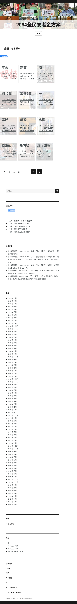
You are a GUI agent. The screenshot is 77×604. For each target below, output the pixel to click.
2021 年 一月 (12, 323)
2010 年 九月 (12, 504)
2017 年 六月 (12, 429)
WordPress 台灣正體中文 (16, 551)
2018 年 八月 (12, 390)
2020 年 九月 (12, 334)
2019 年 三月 (12, 371)
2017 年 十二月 (13, 412)
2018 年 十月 (12, 385)
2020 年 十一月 (13, 329)
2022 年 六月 (12, 301)
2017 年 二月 (12, 440)
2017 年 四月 (12, 435)
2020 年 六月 (12, 343)
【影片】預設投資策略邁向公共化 (20, 226)
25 (19, 171)
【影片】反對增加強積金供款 (18, 223)
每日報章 (9, 578)
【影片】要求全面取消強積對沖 (19, 232)
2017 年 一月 (12, 443)
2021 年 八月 (12, 312)
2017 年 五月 (12, 432)
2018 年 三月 (12, 404)
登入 (9, 543)
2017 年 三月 (12, 438)
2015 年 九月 (12, 488)
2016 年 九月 (12, 454)
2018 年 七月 (12, 393)
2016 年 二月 (12, 474)
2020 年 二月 (12, 351)
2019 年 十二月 (13, 357)
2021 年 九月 (12, 309)
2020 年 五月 (12, 346)
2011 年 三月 (12, 502)
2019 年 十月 (12, 359)
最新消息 (9, 563)
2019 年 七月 (12, 362)
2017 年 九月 (12, 421)
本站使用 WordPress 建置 (27, 598)
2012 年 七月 (12, 499)
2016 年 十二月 (13, 446)
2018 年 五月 (12, 398)
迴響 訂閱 (13, 548)
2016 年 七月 (12, 460)
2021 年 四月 (12, 318)
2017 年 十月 (12, 418)
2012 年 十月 (12, 496)
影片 (7, 582)
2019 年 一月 (12, 376)
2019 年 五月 (12, 365)
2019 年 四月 (12, 368)
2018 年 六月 (12, 396)
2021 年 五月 (12, 315)
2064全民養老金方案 (38, 24)
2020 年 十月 (12, 332)
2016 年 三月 (12, 471)
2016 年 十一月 (13, 449)
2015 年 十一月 (13, 482)
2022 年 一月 (12, 306)
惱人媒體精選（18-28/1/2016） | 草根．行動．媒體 (25, 271)
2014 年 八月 (12, 493)
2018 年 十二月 (13, 379)
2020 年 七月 (12, 340)
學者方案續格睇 (11, 587)
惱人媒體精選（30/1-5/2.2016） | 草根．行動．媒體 (26, 251)
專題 (9, 568)
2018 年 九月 (12, 387)
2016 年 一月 (12, 477)
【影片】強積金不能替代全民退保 (20, 221)
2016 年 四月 (12, 468)
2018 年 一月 (12, 410)
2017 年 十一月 (13, 415)
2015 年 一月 (12, 490)
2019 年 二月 (12, 373)
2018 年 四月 (12, 401)
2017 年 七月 (12, 426)
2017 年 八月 (12, 424)
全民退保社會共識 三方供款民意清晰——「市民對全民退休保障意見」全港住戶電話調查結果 (33, 259)
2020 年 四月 (12, 348)
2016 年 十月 (12, 451)
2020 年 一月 (12, 354)
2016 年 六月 (12, 463)
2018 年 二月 (12, 407)
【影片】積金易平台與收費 (17, 229)
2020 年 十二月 (13, 326)
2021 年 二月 (12, 320)
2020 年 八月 (12, 337)
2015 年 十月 (12, 485)
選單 (38, 33)
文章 (7, 573)
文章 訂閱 (13, 546)
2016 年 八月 (12, 457)
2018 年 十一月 (13, 382)
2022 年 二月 (12, 304)
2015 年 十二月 (13, 479)
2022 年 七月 (12, 298)
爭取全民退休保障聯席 (14, 592)
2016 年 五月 (12, 465)
